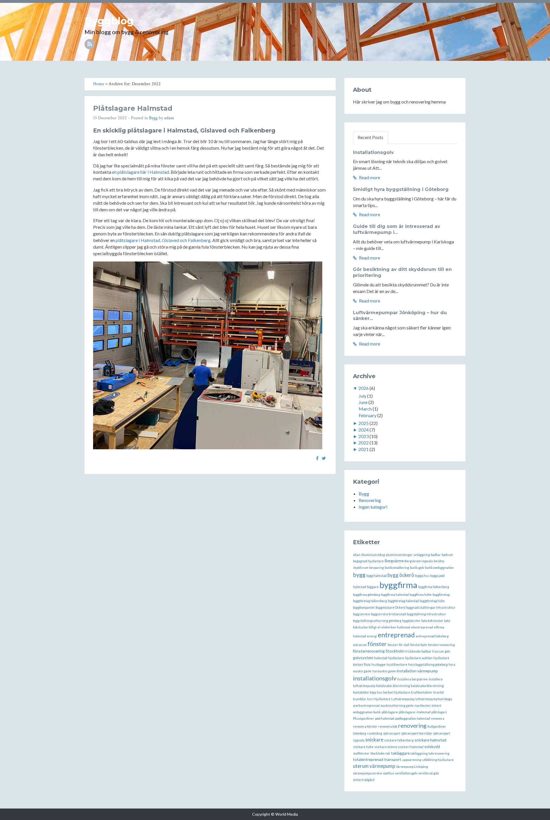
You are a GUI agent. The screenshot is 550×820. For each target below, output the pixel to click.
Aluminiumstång (373, 555)
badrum (447, 555)
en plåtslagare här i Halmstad (140, 172)
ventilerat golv (428, 773)
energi (372, 636)
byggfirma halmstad (395, 594)
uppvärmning (411, 760)
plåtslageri (439, 712)
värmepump (382, 766)
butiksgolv (417, 567)
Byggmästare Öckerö (390, 607)
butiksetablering (397, 567)
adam (169, 118)
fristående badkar (418, 651)
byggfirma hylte (421, 594)
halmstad (380, 658)
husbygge (379, 664)
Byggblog (109, 21)
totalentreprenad (368, 759)
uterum (361, 766)
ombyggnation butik (367, 712)
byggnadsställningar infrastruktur (430, 607)
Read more (369, 177)
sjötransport (391, 733)
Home (446, 18)
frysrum (438, 651)
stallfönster (361, 753)
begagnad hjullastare (368, 561)
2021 (363, 449)
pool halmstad (384, 718)
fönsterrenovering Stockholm (378, 651)
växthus (388, 773)
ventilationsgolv (406, 773)
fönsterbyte (418, 645)
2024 (363, 429)
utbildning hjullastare (438, 760)
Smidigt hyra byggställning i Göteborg (401, 189)
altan (356, 555)
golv (447, 651)
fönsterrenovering (441, 645)
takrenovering (439, 753)
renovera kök (387, 726)
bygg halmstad (376, 575)
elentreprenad (422, 627)
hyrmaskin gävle (384, 671)
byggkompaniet (364, 607)
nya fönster (423, 705)
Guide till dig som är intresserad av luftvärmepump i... (396, 229)
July (362, 396)
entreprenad (396, 635)
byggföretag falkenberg (370, 601)
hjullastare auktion (419, 658)
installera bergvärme (412, 679)
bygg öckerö (401, 575)
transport (392, 759)
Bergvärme (394, 560)
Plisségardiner (363, 718)
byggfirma (398, 585)
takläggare (400, 753)
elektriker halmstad (395, 627)
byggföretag (441, 594)
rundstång (374, 733)
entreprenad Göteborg (432, 636)
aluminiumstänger (399, 555)
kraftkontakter (422, 692)
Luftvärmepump (403, 699)
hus (367, 664)
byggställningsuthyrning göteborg (377, 620)
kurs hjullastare (378, 699)
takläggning (419, 753)
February (367, 415)
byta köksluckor (432, 620)
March (365, 408)
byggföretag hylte (432, 601)
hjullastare (396, 658)
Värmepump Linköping (412, 766)
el (379, 627)
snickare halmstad (430, 739)
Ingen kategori (373, 506)
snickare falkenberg (399, 740)
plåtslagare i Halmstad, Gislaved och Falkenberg (163, 240)
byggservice (361, 614)
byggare (373, 587)
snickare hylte (363, 747)
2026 (363, 388)
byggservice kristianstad (388, 614)
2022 (363, 442)
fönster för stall (398, 645)
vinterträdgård (363, 780)
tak (388, 753)
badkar (436, 555)
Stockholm (377, 753)
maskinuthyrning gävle (397, 705)
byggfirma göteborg (366, 594)
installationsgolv (374, 678)
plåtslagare (390, 712)
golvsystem (363, 657)
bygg (359, 574)
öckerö (436, 705)
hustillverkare (396, 664)
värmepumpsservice (367, 773)
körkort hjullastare (396, 692)
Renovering (370, 500)
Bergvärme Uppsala (418, 561)
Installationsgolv (373, 152)
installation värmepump (417, 670)
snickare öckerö (385, 747)
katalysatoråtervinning (427, 686)
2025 (363, 423)
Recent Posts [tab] (370, 137)
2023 (363, 436)
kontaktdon (361, 692)
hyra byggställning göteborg (428, 664)
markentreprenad (366, 705)
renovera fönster (365, 726)
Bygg (153, 118)
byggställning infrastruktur (426, 614)
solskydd (432, 746)
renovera (437, 718)
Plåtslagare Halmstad (132, 108)
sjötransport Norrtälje (416, 733)
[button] (463, 18)
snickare (374, 740)
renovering (412, 725)
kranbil (438, 692)
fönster (377, 643)
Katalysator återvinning (393, 686)
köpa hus (376, 692)
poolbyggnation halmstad (412, 718)
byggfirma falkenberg (433, 587)
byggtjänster (411, 620)
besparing (376, 567)
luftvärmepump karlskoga (433, 699)
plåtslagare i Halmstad (415, 712)
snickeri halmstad (410, 747)
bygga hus (422, 575)
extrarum (360, 645)
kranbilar (359, 699)
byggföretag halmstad (403, 601)
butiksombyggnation (439, 567)
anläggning (422, 555)
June (363, 402)
